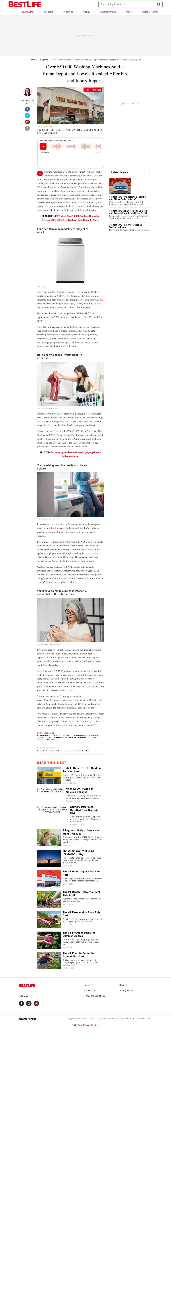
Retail (69, 750)
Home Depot (76, 175)
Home (32, 60)
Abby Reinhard (27, 100)
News (41, 750)
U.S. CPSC (41, 286)
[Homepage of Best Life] (27, 985)
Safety (84, 750)
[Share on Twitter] (27, 116)
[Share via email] (27, 129)
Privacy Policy (126, 990)
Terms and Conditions (94, 996)
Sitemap (123, 985)
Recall (54, 750)
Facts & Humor (150, 11)
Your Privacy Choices (88, 1024)
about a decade (89, 183)
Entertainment (108, 11)
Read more (51, 739)
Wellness (68, 11)
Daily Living (28, 11)
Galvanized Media (88, 1019)
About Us (88, 985)
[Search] (158, 4)
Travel (129, 11)
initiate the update (50, 665)
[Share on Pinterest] (27, 123)
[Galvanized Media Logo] (27, 1019)
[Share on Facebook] (27, 110)
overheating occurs (56, 528)
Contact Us (89, 990)
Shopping (48, 11)
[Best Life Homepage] (24, 4)
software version (92, 661)
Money (86, 11)
